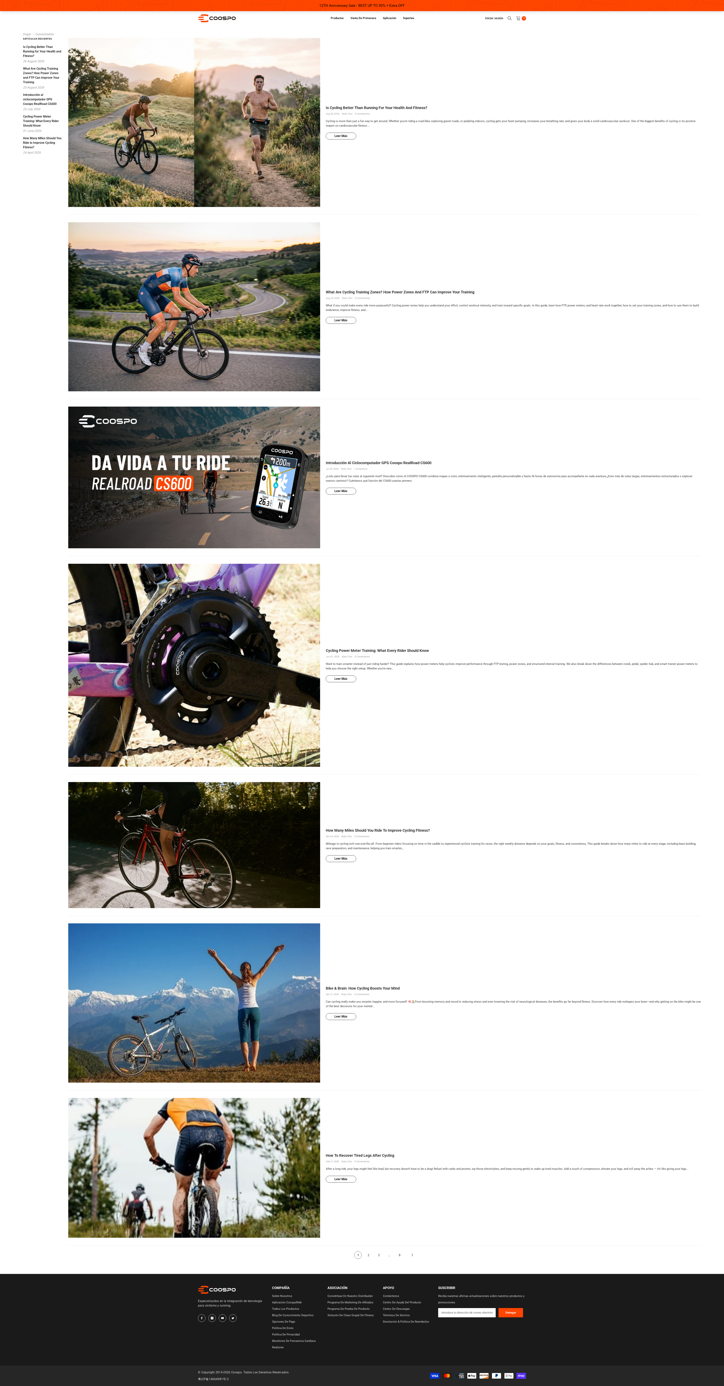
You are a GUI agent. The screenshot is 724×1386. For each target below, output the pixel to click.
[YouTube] (222, 1318)
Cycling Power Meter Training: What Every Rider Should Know (377, 650)
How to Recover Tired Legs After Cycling (360, 1155)
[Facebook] (202, 1318)
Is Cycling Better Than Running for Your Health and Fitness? (376, 107)
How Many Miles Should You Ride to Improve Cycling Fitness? (378, 830)
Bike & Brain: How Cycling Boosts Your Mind (363, 988)
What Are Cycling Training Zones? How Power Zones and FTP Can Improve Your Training (400, 292)
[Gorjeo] (233, 1318)
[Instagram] (212, 1318)
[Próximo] (412, 1255)
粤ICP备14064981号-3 (213, 1379)
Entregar (510, 1312)
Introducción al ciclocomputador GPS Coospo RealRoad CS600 (378, 463)
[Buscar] (509, 18)
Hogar (27, 34)
